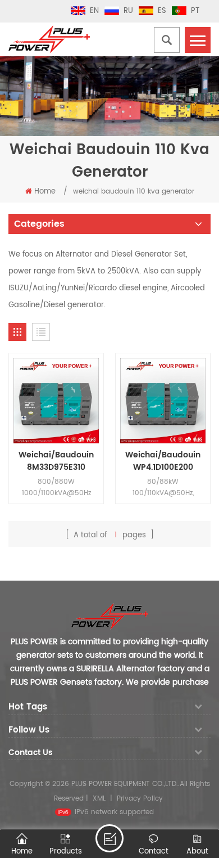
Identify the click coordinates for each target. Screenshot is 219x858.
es (162, 11)
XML (99, 798)
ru (128, 11)
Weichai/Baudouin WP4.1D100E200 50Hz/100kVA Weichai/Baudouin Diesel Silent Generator (162, 461)
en (94, 11)
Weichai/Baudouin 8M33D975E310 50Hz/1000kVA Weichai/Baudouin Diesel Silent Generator (56, 461)
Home (45, 191)
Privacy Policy (140, 798)
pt (195, 11)
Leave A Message (109, 838)
